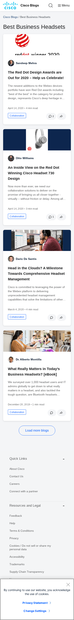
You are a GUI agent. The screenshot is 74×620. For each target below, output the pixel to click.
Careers (14, 483)
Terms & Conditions (21, 530)
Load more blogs (37, 430)
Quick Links (18, 459)
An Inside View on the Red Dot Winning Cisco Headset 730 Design (33, 173)
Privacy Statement (34, 602)
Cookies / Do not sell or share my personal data (30, 547)
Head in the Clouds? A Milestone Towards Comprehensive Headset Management (36, 273)
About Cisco (16, 468)
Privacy (14, 538)
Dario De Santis (26, 258)
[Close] (68, 584)
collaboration (17, 116)
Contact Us (16, 476)
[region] (37, 599)
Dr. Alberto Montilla (28, 359)
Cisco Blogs (30, 5)
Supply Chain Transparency (26, 571)
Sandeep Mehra (26, 63)
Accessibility (16, 556)
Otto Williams (25, 158)
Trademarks (16, 564)
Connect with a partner (23, 491)
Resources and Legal (25, 505)
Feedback (15, 515)
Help (12, 523)
